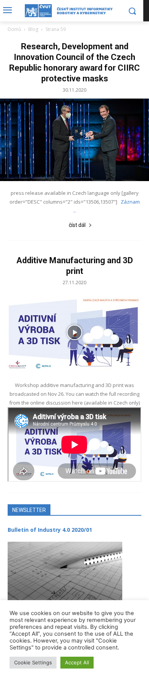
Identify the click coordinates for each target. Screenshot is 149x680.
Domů (14, 29)
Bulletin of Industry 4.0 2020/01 (50, 529)
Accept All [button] (77, 662)
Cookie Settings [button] (33, 662)
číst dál (77, 225)
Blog (33, 29)
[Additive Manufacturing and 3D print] (74, 332)
